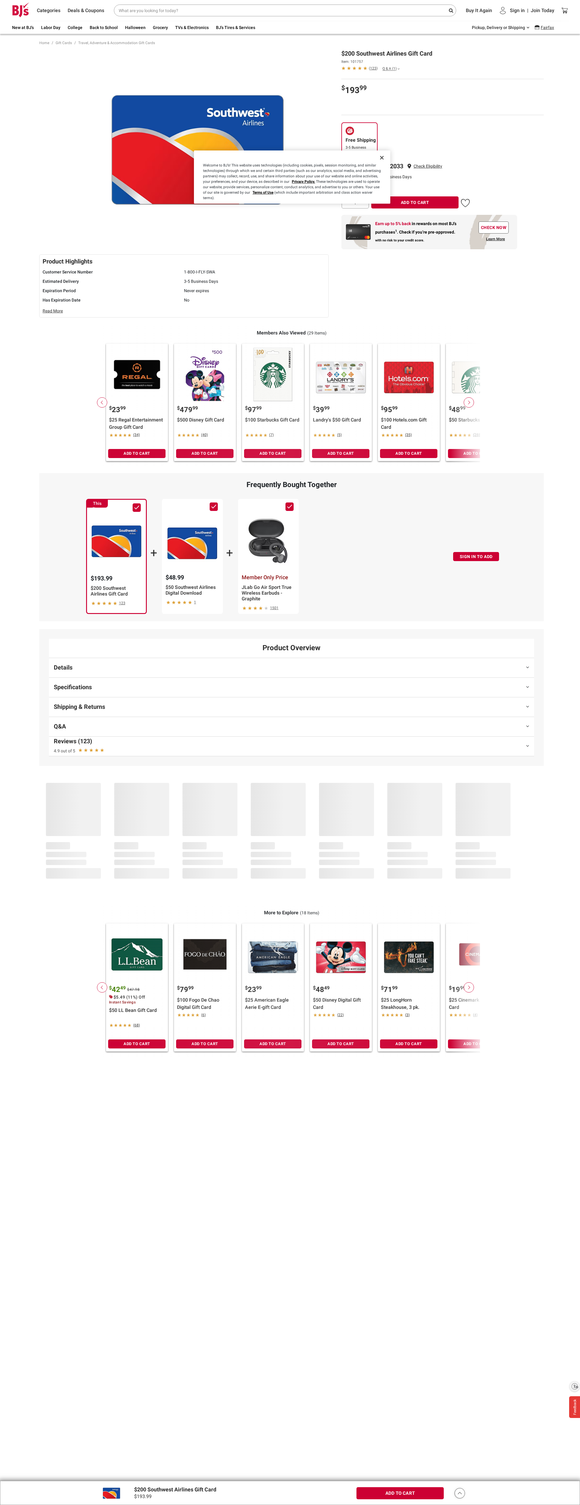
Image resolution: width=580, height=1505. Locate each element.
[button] (428, 166)
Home (44, 43)
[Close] (381, 157)
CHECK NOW (494, 227)
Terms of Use (263, 192)
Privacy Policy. (303, 181)
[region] (292, 177)
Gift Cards (64, 43)
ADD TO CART (415, 202)
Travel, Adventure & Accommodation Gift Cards (116, 43)
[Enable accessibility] (574, 1386)
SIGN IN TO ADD (476, 556)
